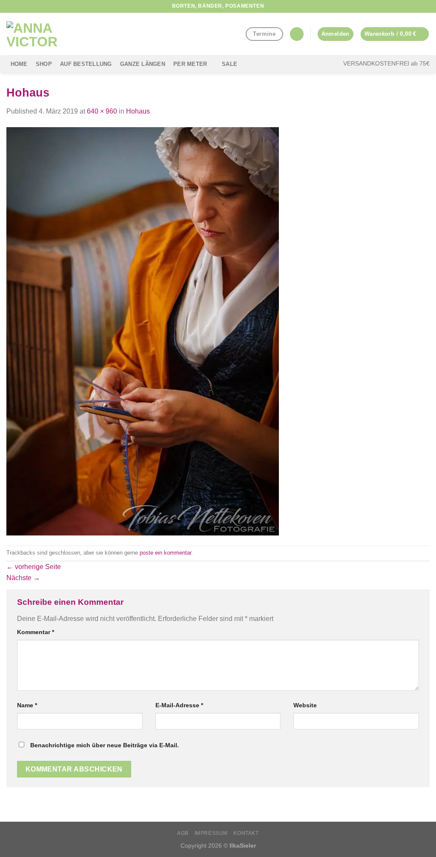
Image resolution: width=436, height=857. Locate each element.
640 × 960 (102, 111)
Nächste (23, 577)
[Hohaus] (142, 330)
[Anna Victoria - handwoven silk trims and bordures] (49, 34)
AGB (183, 833)
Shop (44, 64)
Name (27, 705)
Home (19, 64)
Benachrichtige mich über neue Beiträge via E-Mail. (104, 745)
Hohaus (138, 111)
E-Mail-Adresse (179, 705)
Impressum (211, 833)
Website (305, 705)
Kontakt (245, 833)
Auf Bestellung (86, 64)
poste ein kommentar (165, 553)
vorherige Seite (33, 566)
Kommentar (35, 632)
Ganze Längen (142, 64)
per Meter (190, 64)
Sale (229, 64)
